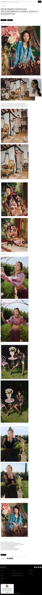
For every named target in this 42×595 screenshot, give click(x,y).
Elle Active (9, 2)
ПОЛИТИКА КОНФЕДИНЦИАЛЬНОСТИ (17, 575)
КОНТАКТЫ (31, 570)
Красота (20, 1)
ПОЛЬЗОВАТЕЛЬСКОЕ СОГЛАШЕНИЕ (17, 573)
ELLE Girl (13, 2)
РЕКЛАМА (31, 573)
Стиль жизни (24, 1)
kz (33, 1)
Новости (17, 1)
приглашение (18, 103)
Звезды (11, 1)
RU (32, 575)
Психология (29, 1)
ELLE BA (9, 1)
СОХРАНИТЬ (3, 554)
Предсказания (17, 2)
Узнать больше (9, 590)
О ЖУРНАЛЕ (13, 570)
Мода (14, 1)
